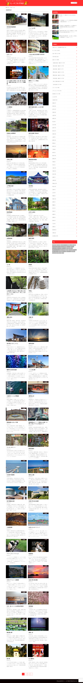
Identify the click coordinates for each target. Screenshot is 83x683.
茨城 (53, 161)
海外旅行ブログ (56, 93)
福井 (54, 127)
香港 (63, 252)
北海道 (54, 99)
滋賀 (53, 177)
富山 (53, 121)
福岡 (53, 214)
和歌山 (54, 183)
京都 (54, 171)
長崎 (53, 217)
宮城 (54, 112)
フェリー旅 (59, 248)
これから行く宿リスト (56, 246)
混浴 (60, 251)
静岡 (54, 140)
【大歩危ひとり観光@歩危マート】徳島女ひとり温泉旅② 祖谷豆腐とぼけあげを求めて (68, 27)
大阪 (54, 167)
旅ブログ (74, 249)
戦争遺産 (70, 249)
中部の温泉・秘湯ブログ (58, 78)
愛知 (53, 143)
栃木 (54, 155)
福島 (54, 118)
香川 (53, 208)
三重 (53, 149)
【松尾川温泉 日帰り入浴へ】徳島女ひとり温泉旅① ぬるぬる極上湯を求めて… (68, 31)
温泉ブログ (55, 59)
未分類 (55, 235)
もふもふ (68, 246)
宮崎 (53, 226)
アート (72, 246)
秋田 (54, 106)
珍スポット (69, 251)
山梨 (53, 137)
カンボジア (54, 248)
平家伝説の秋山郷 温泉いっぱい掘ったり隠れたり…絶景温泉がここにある (68, 36)
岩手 (54, 109)
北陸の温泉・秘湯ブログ (58, 69)
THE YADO (55, 56)
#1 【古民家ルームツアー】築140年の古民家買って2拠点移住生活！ (68, 21)
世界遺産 (68, 248)
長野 (54, 133)
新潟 (54, 130)
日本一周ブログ (56, 53)
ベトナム (64, 248)
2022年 (11, 7)
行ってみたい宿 (56, 50)
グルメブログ (55, 87)
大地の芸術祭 (63, 249)
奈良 (54, 174)
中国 (71, 248)
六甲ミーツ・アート (56, 249)
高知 (53, 211)
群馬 (54, 158)
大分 (53, 223)
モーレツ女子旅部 (66, 681)
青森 (54, 103)
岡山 (54, 186)
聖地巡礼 (73, 251)
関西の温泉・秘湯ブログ (58, 75)
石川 (54, 124)
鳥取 (54, 198)
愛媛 (53, 205)
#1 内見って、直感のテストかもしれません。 (67, 16)
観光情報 (54, 252)
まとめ (54, 96)
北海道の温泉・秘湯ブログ (59, 62)
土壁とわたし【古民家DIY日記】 (59, 47)
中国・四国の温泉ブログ (58, 81)
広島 (53, 189)
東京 (53, 152)
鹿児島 (54, 229)
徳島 (53, 201)
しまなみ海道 (63, 246)
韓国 (60, 252)
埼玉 (53, 164)
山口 (53, 192)
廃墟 (67, 249)
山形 (54, 115)
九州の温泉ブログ (57, 84)
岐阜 (54, 146)
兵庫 (54, 180)
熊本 (53, 220)
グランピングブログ (56, 90)
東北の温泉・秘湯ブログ (58, 65)
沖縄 (54, 232)
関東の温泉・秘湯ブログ (58, 72)
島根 (53, 195)
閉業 (57, 252)
